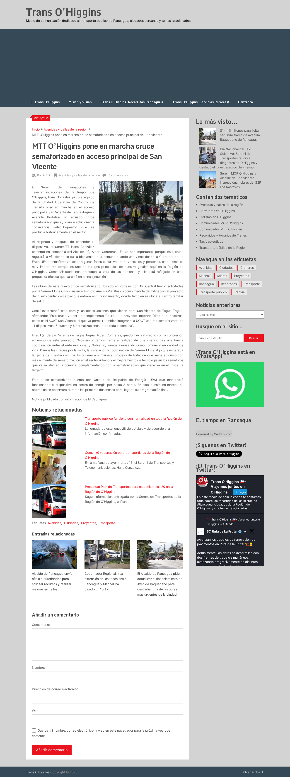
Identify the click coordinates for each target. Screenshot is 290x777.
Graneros (247, 267)
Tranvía (239, 292)
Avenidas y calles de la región (65, 129)
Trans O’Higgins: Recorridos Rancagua (131, 102)
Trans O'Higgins (63, 12)
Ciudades (71, 523)
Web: (35, 711)
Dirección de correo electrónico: (55, 689)
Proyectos (88, 523)
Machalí (204, 276)
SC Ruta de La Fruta (222, 531)
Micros (222, 276)
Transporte (107, 523)
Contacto (245, 102)
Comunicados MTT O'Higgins (220, 229)
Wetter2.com (223, 434)
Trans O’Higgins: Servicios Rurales (199, 102)
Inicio (36, 129)
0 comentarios (119, 175)
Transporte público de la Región (222, 247)
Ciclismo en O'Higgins (215, 217)
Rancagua (206, 284)
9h (245, 531)
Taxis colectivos (211, 241)
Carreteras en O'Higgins (217, 211)
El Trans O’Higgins (45, 102)
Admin (47, 175)
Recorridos (229, 284)
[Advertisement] (145, 63)
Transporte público (213, 292)
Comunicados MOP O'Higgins (221, 223)
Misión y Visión (80, 102)
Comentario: (41, 625)
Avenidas (54, 523)
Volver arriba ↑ (253, 772)
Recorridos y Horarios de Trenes (223, 235)
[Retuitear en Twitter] (208, 519)
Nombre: (38, 667)
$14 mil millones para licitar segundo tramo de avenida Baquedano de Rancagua (240, 134)
